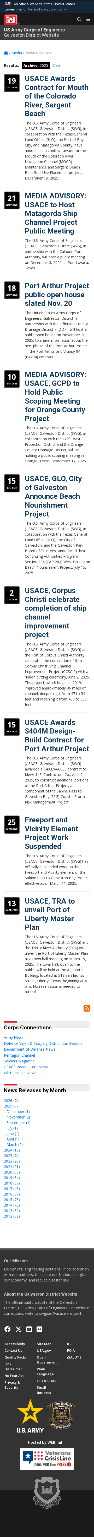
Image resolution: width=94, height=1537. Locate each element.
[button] (48, 9)
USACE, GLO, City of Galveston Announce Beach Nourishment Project (53, 496)
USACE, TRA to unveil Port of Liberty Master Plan (50, 914)
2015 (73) (12, 1199)
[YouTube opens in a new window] (29, 1329)
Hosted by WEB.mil (45, 1442)
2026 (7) (11, 1100)
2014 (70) (12, 1205)
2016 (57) (12, 1194)
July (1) (12, 1128)
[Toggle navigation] (86, 19)
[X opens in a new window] (18, 1329)
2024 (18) (12, 1150)
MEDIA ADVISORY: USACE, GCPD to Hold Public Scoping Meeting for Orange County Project (56, 396)
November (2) (18, 1117)
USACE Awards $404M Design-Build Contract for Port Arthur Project (57, 735)
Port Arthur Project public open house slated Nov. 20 (57, 294)
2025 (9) (11, 1106)
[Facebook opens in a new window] (7, 1329)
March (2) (15, 1144)
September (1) (19, 1122)
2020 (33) (12, 1172)
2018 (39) (12, 1183)
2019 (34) (12, 1177)
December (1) (18, 1111)
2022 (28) (12, 1161)
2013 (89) (12, 1210)
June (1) (13, 1133)
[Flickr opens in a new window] (39, 1329)
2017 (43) (12, 1188)
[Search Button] (77, 19)
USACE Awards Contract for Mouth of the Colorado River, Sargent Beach (56, 96)
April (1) (13, 1139)
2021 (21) (12, 1166)
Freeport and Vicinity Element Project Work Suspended (51, 833)
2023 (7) (11, 1155)
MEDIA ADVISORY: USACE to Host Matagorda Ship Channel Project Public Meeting (56, 213)
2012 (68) (12, 1216)
